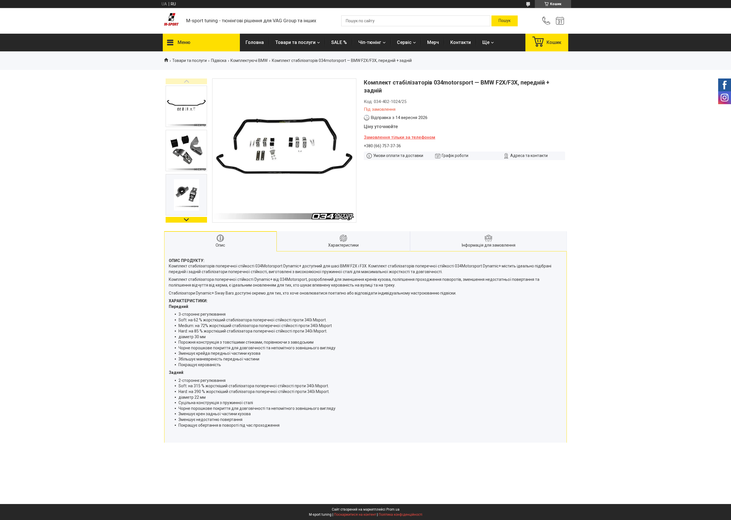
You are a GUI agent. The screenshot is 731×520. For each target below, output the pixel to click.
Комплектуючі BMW (249, 60)
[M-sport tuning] (171, 21)
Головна (255, 42)
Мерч (433, 42)
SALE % (339, 42)
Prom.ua (392, 509)
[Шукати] (504, 20)
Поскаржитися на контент (355, 515)
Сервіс (404, 42)
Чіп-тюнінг (369, 42)
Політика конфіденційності (400, 515)
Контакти (460, 42)
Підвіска (218, 60)
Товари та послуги (295, 42)
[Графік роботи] (560, 21)
